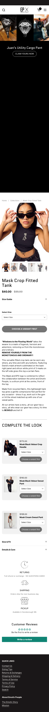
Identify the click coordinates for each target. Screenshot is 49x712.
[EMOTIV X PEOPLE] (24, 10)
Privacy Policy (8, 686)
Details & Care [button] (8, 549)
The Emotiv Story (10, 702)
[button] (3, 10)
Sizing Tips (7, 669)
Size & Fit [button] (6, 542)
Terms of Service (10, 679)
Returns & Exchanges (12, 672)
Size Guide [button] (7, 299)
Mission (5, 705)
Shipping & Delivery (11, 676)
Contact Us (7, 666)
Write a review (24, 639)
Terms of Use (8, 683)
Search (5, 689)
